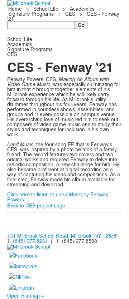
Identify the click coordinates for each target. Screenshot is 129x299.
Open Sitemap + (25, 295)
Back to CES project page (36, 205)
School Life (45, 8)
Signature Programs (31, 13)
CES (70, 13)
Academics (82, 8)
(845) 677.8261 (30, 240)
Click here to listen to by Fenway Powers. (57, 197)
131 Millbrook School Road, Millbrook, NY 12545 (62, 235)
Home (15, 8)
